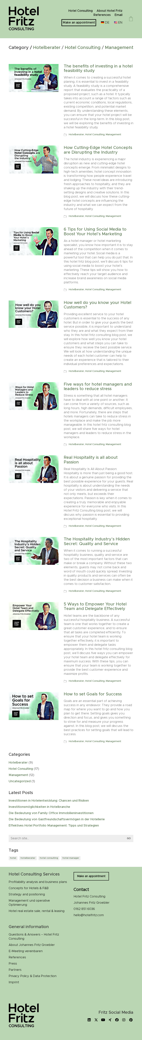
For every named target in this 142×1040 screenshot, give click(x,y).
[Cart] (130, 19)
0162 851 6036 (84, 909)
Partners (15, 969)
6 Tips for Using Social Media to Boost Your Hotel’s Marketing (95, 231)
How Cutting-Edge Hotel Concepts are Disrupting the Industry (98, 150)
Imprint (14, 982)
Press (13, 963)
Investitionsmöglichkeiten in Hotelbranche (39, 807)
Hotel (13, 858)
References (17, 957)
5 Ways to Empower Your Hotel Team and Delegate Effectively (95, 606)
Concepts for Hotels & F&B (28, 888)
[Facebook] (116, 1019)
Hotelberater (46, 47)
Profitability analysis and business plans (38, 882)
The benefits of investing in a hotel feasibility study (98, 68)
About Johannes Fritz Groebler (32, 945)
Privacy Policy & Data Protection (32, 976)
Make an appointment (91, 876)
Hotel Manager (71, 858)
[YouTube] (103, 1019)
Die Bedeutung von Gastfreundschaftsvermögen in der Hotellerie (57, 819)
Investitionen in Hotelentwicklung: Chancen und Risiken (49, 800)
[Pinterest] (130, 1019)
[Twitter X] (96, 1019)
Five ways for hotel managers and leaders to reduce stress (98, 386)
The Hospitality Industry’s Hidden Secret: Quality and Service (97, 541)
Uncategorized (20, 781)
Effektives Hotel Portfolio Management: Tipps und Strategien (54, 825)
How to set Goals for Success (93, 694)
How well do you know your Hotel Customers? (97, 305)
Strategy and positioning (27, 894)
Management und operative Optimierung (29, 902)
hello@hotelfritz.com (89, 915)
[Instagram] (123, 1019)
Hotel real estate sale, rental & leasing (36, 911)
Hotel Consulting (83, 47)
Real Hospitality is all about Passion (91, 459)
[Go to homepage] (26, 19)
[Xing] (109, 1019)
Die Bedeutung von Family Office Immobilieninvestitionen (51, 813)
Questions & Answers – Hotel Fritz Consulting (34, 936)
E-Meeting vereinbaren (26, 951)
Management (119, 47)
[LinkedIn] (89, 1019)
